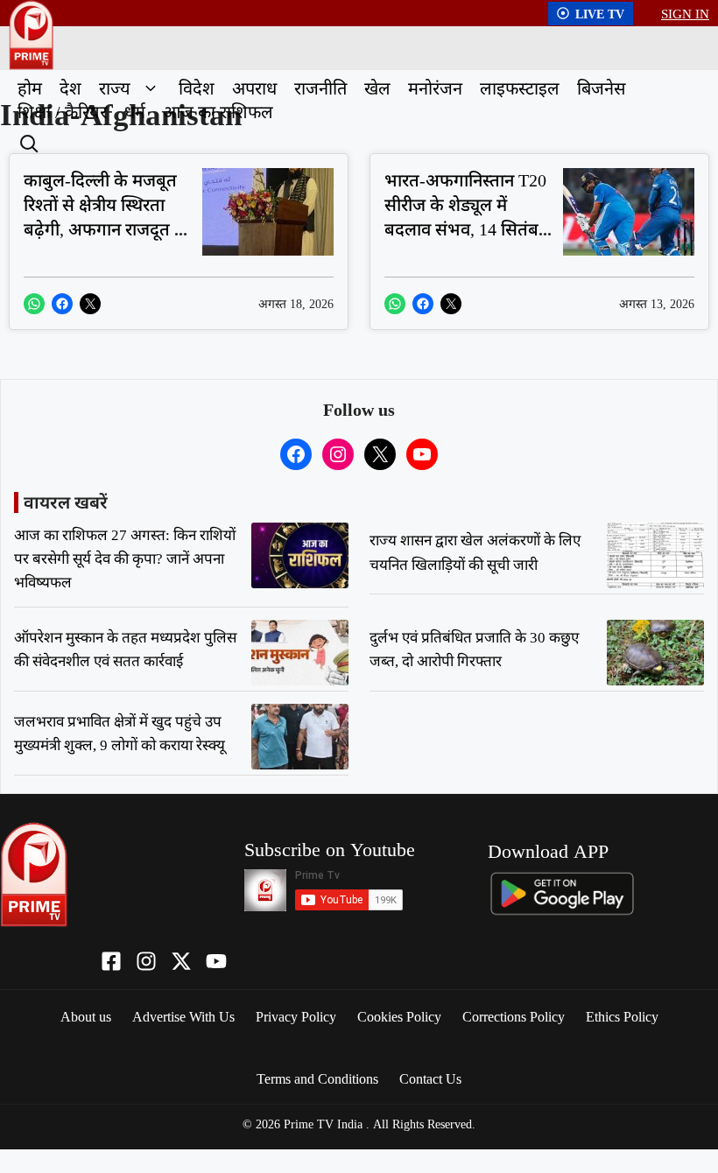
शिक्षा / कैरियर (62, 111)
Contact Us (430, 1078)
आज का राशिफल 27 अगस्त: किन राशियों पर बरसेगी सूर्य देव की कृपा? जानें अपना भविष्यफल (125, 558)
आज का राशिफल (218, 111)
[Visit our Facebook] (111, 961)
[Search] (27, 141)
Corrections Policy (513, 1016)
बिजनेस (601, 88)
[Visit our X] (181, 961)
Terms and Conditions (317, 1078)
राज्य (114, 88)
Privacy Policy (296, 1016)
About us (85, 1016)
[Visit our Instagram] (146, 961)
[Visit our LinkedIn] (216, 961)
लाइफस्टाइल (520, 88)
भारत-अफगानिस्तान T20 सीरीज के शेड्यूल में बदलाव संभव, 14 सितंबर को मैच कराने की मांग (465, 216)
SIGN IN (685, 13)
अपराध (254, 88)
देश (70, 88)
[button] (150, 88)
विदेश (197, 88)
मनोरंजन (435, 88)
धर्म (134, 111)
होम (30, 88)
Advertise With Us (183, 1016)
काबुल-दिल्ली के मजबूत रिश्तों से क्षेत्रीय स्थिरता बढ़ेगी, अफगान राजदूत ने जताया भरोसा (104, 216)
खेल (377, 88)
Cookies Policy (399, 1016)
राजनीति (320, 88)
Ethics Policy (622, 1016)
